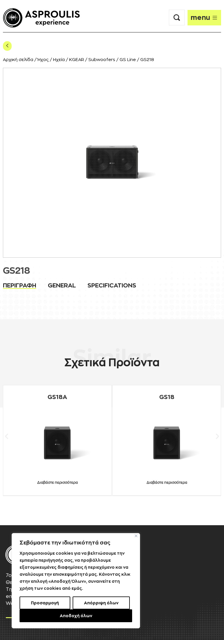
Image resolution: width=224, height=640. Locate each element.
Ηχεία (59, 60)
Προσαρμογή (45, 603)
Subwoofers (101, 60)
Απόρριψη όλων (101, 603)
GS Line (128, 60)
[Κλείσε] (136, 536)
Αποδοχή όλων (76, 616)
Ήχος (43, 60)
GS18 (166, 397)
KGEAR (76, 60)
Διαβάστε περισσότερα (57, 482)
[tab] (19, 285)
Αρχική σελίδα (18, 60)
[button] (6, 436)
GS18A (57, 397)
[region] (76, 580)
